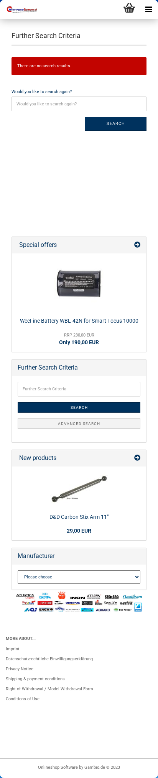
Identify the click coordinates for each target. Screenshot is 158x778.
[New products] (137, 458)
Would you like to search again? (42, 91)
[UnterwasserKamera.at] (19, 9)
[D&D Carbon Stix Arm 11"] (79, 488)
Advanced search (79, 423)
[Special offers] (137, 245)
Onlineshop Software (58, 767)
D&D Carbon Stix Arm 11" (79, 517)
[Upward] (136, 768)
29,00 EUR (79, 531)
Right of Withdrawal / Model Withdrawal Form (49, 688)
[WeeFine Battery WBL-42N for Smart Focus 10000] (79, 284)
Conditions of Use (23, 698)
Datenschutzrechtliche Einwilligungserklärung (49, 658)
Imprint (13, 648)
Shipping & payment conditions (35, 678)
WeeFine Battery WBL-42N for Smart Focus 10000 (79, 321)
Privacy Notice (19, 668)
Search (116, 123)
